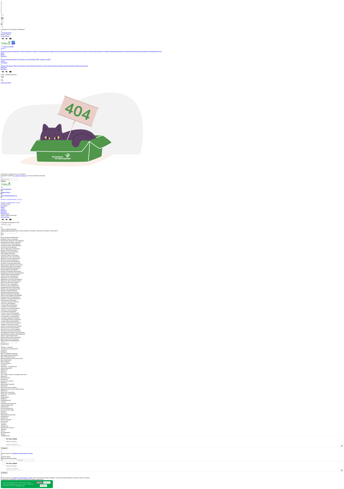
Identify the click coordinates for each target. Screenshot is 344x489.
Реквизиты (39, 66)
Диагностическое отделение (29, 51)
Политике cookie (20, 485)
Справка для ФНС (45, 59)
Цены (2, 53)
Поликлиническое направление (10, 51)
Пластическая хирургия (67, 51)
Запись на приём (8, 46)
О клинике (4, 62)
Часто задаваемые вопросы (9, 59)
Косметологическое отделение (84, 51)
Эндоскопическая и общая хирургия (49, 51)
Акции (3, 61)
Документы (9, 66)
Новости (16, 66)
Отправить (4, 448)
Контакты (4, 69)
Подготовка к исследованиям (27, 59)
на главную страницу (19, 175)
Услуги (3, 48)
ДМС (37, 59)
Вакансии (33, 66)
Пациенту (4, 56)
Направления (5, 213)
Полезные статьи (24, 66)
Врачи (2, 54)
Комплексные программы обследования (143, 51)
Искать (3, 181)
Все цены (159, 51)
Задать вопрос (47, 66)
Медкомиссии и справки (101, 51)
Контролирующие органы (60, 66)
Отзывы (3, 66)
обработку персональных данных (22, 453)
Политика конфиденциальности (78, 66)
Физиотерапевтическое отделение (120, 51)
